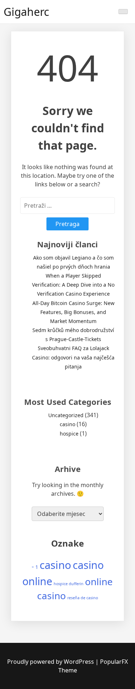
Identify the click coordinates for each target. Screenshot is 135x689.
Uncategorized (66, 415)
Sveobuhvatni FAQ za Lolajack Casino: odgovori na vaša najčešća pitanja (73, 357)
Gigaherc (26, 11)
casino (67, 424)
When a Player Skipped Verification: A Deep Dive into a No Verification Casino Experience (73, 284)
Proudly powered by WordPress (51, 662)
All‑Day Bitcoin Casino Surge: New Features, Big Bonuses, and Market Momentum (73, 312)
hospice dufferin (69, 583)
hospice (69, 433)
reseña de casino (82, 597)
